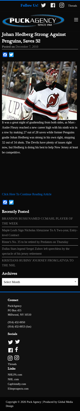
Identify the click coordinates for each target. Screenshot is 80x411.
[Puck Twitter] (40, 342)
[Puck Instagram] (40, 358)
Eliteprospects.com (18, 388)
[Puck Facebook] (40, 350)
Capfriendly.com (17, 384)
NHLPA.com (15, 374)
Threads (72, 5)
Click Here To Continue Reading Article (26, 194)
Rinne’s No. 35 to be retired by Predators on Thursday (35, 242)
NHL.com (13, 379)
